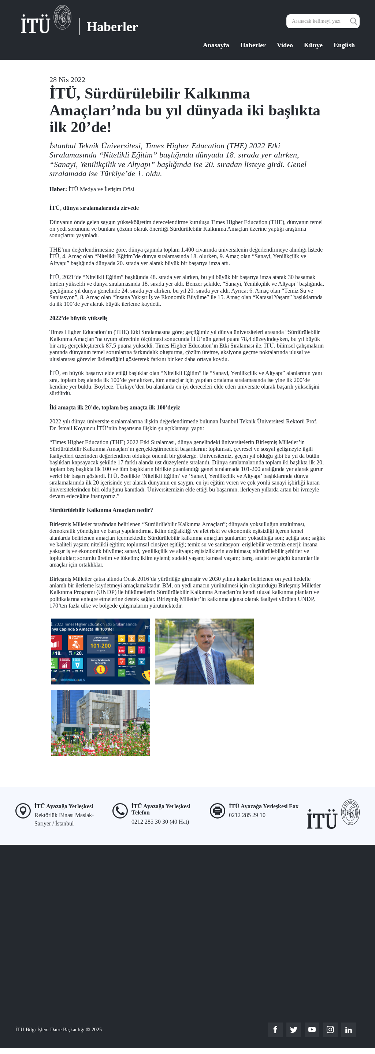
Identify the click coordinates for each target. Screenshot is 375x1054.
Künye (313, 45)
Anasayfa (216, 45)
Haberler (253, 45)
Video (285, 45)
